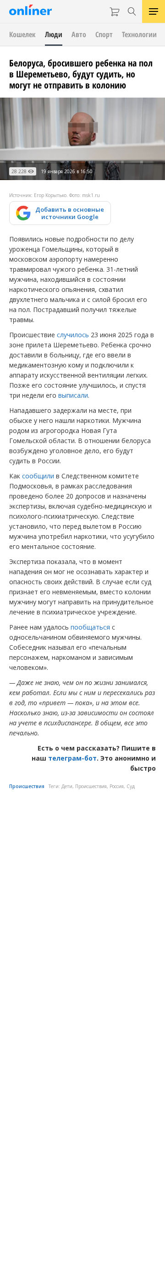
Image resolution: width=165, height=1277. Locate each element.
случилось (73, 334)
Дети (66, 786)
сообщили (38, 475)
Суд (130, 786)
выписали (73, 395)
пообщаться (90, 627)
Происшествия (26, 786)
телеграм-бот (72, 758)
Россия (117, 786)
